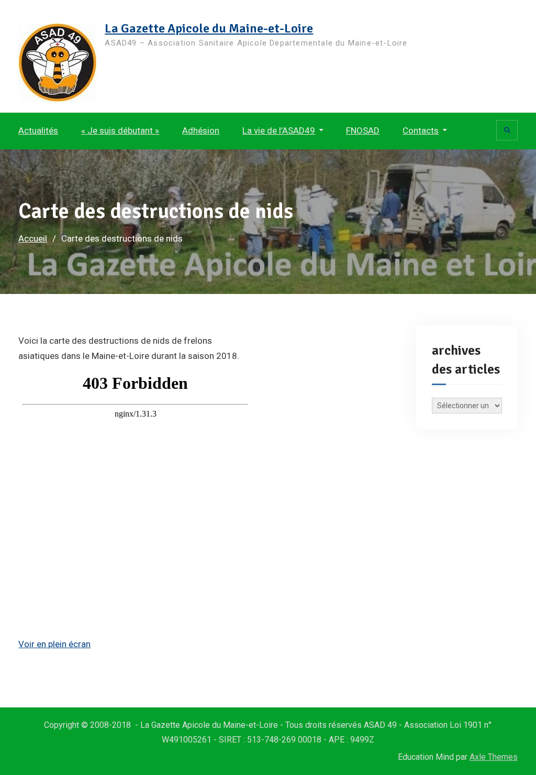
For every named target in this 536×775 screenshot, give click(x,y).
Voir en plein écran (54, 644)
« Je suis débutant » (120, 130)
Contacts (421, 130)
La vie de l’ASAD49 (278, 130)
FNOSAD (362, 130)
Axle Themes (494, 757)
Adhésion (200, 130)
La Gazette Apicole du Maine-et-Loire (209, 28)
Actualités (38, 130)
